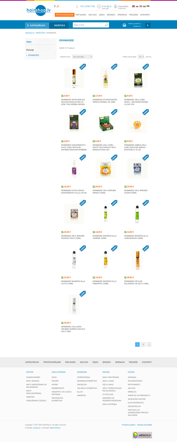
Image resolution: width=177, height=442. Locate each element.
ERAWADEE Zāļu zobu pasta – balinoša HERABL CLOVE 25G (136, 102)
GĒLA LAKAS (107, 384)
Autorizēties (123, 6)
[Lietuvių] (144, 6)
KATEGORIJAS (37, 25)
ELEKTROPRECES (136, 403)
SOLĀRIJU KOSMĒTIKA (87, 388)
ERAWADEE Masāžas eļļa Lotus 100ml (73, 282)
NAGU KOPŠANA (109, 404)
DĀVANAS (132, 377)
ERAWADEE (33, 55)
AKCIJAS (131, 388)
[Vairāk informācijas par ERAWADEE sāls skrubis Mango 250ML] (105, 168)
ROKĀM (55, 381)
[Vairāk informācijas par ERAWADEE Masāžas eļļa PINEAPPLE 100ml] (105, 259)
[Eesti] (148, 6)
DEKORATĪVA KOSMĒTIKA (57, 399)
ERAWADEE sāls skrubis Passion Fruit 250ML (72, 237)
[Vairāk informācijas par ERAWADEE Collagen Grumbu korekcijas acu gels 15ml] (74, 304)
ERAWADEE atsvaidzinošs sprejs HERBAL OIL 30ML (105, 101)
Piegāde (133, 15)
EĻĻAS (80, 392)
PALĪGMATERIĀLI (135, 381)
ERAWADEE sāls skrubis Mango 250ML (104, 191)
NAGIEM (106, 372)
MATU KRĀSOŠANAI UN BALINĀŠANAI (36, 385)
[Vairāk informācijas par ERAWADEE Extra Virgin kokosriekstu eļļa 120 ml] (74, 168)
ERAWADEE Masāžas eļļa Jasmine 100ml (104, 237)
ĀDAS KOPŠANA (59, 372)
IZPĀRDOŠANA (83, 377)
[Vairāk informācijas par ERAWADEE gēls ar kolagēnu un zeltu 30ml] (137, 259)
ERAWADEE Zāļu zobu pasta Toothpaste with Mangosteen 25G (104, 147)
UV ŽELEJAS (107, 394)
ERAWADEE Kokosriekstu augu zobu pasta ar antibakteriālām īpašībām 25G (74, 148)
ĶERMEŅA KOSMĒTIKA (87, 381)
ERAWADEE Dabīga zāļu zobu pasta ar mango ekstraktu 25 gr (135, 147)
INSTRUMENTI (134, 384)
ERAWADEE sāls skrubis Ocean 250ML (135, 191)
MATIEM (29, 372)
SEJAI (54, 377)
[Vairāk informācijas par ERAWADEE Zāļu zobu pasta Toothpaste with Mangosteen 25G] (105, 123)
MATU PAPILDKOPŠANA (33, 392)
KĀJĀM (55, 384)
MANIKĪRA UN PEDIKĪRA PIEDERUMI (111, 399)
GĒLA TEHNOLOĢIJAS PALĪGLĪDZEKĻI (112, 389)
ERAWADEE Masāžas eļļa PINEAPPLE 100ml (104, 282)
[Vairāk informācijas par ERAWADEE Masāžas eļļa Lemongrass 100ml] (137, 214)
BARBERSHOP (58, 388)
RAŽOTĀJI (59, 25)
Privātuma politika (128, 425)
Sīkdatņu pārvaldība (144, 425)
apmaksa (122, 15)
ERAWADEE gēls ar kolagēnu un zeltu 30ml (136, 282)
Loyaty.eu (36, 428)
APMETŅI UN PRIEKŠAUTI (139, 395)
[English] (141, 6)
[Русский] (137, 6)
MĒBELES (132, 392)
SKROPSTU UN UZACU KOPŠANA (61, 393)
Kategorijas (32, 362)
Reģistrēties (122, 8)
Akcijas (92, 15)
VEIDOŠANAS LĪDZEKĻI (36, 401)
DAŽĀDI (131, 372)
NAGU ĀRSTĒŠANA (110, 377)
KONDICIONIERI (33, 377)
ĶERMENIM (82, 372)
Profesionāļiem (64, 15)
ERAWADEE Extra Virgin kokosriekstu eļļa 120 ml (74, 191)
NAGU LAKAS (108, 381)
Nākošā (149, 344)
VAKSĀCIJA (82, 384)
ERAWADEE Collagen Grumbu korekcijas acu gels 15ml (73, 329)
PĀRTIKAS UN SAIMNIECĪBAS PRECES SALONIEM (138, 412)
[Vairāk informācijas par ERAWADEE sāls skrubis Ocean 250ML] (137, 168)
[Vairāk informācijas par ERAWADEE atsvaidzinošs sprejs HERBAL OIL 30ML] (105, 77)
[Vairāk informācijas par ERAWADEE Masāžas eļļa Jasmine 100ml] (105, 214)
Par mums (81, 15)
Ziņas (102, 15)
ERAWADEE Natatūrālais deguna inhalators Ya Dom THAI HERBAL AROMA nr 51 (73, 103)
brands (111, 15)
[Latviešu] (133, 6)
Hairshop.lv (29, 33)
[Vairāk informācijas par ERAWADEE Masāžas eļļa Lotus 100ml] (74, 259)
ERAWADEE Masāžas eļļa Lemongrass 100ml (136, 237)
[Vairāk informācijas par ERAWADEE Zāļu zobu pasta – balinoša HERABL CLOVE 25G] (137, 77)
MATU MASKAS (32, 381)
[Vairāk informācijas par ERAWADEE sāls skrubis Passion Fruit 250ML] (74, 214)
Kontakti (145, 15)
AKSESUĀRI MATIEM (137, 399)
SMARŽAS (81, 395)
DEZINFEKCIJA (134, 406)
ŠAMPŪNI (30, 397)
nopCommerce (55, 428)
